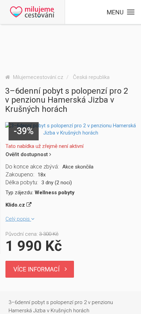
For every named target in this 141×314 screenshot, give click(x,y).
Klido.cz (15, 205)
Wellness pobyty (55, 192)
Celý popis (18, 219)
